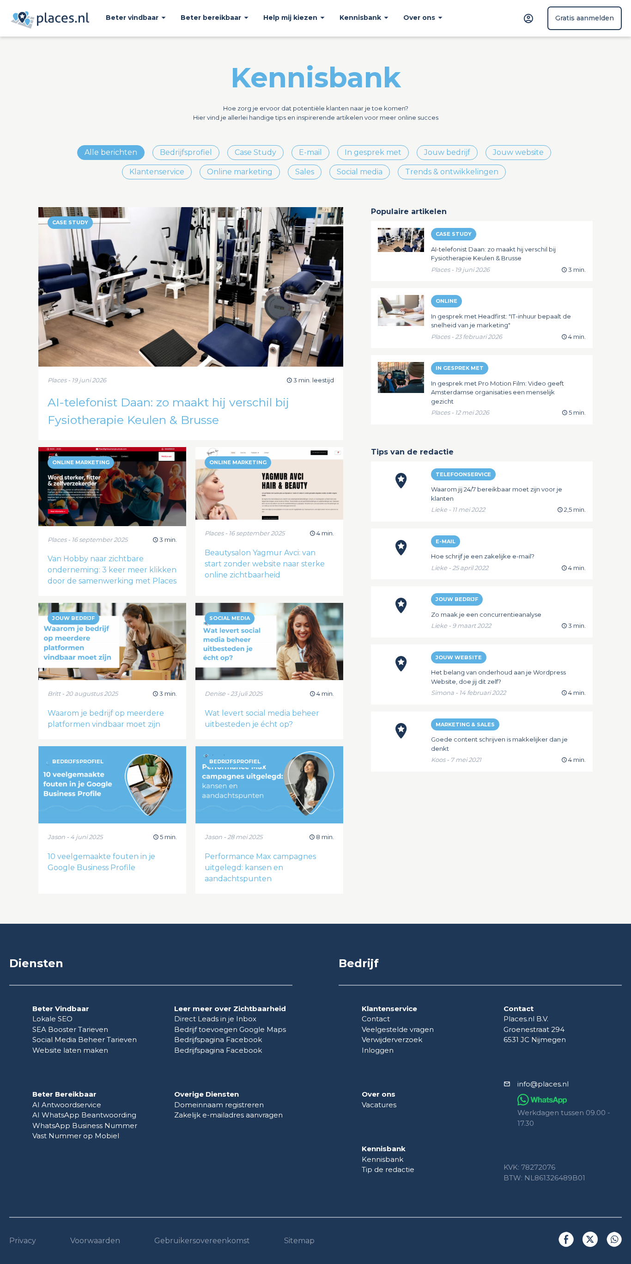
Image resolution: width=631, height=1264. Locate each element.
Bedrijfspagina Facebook (218, 1039)
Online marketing (240, 171)
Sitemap (299, 1240)
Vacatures (379, 1104)
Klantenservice (156, 171)
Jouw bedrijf (447, 152)
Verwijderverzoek (392, 1039)
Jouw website (518, 152)
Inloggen (378, 1050)
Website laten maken (70, 1050)
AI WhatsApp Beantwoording (84, 1115)
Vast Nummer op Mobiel (75, 1135)
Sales (304, 171)
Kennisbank (382, 1159)
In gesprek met (373, 152)
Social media (359, 171)
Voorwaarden (95, 1240)
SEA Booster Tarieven (70, 1029)
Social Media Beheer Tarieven (84, 1039)
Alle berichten (111, 152)
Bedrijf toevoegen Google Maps (230, 1029)
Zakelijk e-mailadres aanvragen (228, 1115)
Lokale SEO (52, 1018)
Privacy (22, 1240)
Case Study (255, 152)
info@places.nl (543, 1084)
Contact (376, 1018)
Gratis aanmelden (584, 18)
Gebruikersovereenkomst (202, 1240)
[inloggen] (529, 18)
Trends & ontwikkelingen (451, 171)
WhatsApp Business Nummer (84, 1125)
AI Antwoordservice (66, 1104)
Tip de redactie (388, 1169)
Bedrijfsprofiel (186, 152)
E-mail (310, 152)
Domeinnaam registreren (219, 1104)
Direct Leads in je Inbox (215, 1018)
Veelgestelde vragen (398, 1029)
